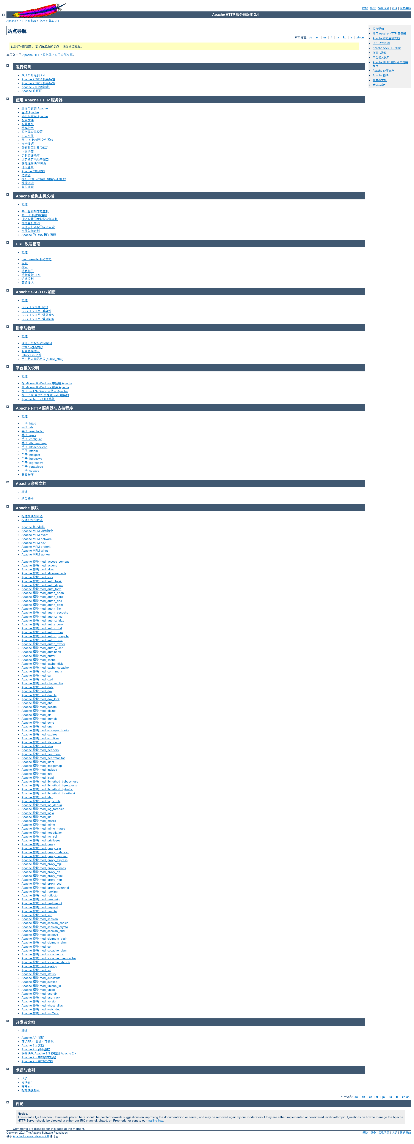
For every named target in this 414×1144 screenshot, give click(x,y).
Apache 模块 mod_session (40, 919)
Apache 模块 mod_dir (36, 714)
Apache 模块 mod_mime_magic (43, 828)
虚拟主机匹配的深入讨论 (38, 227)
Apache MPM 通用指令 (37, 531)
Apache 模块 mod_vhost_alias (42, 1005)
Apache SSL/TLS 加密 (387, 48)
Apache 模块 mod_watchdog (41, 1009)
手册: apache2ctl (33, 431)
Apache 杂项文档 (383, 70)
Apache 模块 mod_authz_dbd (42, 628)
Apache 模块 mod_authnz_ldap (43, 620)
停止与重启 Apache (35, 116)
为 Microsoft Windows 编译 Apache (45, 387)
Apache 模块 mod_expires (39, 734)
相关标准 (28, 498)
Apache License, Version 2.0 (31, 1136)
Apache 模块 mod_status (39, 974)
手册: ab (27, 427)
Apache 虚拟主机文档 (386, 38)
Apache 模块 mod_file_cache (41, 742)
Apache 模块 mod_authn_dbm (42, 604)
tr (351, 37)
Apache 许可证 (32, 91)
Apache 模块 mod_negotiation (42, 832)
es (325, 37)
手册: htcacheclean (34, 447)
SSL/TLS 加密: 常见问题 (38, 319)
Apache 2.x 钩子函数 (36, 1049)
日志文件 (28, 136)
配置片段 (28, 124)
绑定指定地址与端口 (35, 159)
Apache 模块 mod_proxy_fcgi (41, 864)
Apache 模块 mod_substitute (41, 978)
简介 (25, 263)
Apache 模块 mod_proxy (38, 844)
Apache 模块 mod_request (40, 907)
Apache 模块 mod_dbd (37, 703)
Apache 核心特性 (33, 527)
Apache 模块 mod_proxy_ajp (41, 848)
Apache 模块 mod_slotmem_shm (44, 942)
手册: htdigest (31, 454)
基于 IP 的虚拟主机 (34, 215)
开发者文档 (380, 80)
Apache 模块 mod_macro (39, 820)
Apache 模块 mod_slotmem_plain (44, 938)
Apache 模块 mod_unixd (38, 989)
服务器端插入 (31, 351)
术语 (394, 8)
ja (338, 37)
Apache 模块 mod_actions (39, 565)
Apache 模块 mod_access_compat (45, 561)
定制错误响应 (31, 155)
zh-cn (360, 37)
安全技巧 (28, 143)
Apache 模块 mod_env (37, 726)
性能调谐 (28, 183)
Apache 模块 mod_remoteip (41, 899)
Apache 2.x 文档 (33, 1045)
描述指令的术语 (32, 520)
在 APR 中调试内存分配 (37, 1041)
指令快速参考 (31, 1090)
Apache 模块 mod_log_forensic (43, 809)
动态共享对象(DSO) (35, 147)
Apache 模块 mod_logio (38, 813)
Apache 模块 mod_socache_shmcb (46, 962)
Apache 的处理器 (33, 171)
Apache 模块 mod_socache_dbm (44, 950)
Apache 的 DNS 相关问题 (39, 235)
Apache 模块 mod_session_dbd (43, 931)
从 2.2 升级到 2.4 (33, 75)
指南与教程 (380, 52)
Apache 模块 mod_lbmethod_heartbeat (48, 793)
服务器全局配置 (32, 132)
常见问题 (383, 8)
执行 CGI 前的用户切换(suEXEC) (44, 179)
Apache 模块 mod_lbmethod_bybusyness (50, 781)
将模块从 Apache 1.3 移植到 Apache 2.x (49, 1053)
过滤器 (26, 175)
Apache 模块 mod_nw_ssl (39, 836)
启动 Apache (30, 112)
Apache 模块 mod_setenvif (40, 934)
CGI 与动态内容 (32, 347)
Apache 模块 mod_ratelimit (40, 891)
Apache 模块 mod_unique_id (41, 986)
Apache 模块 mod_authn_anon (43, 593)
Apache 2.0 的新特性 (36, 87)
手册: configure (32, 439)
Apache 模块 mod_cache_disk (42, 663)
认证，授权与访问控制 (37, 343)
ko (344, 37)
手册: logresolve (32, 462)
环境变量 (28, 167)
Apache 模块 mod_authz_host (42, 640)
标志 (25, 267)
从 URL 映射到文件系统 (37, 140)
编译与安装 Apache (35, 108)
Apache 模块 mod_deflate (39, 706)
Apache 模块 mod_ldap (37, 797)
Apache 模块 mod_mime (38, 824)
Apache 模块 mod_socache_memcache (49, 958)
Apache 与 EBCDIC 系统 (38, 399)
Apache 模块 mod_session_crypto (45, 927)
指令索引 (28, 1086)
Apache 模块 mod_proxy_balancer (45, 852)
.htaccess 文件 (31, 355)
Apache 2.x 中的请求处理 (39, 1057)
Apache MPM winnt (35, 550)
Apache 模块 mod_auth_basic (42, 581)
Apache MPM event (35, 534)
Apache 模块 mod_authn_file (41, 608)
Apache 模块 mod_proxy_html (42, 875)
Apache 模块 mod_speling (39, 966)
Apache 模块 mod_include (39, 769)
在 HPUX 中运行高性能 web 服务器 (45, 395)
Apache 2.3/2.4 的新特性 (38, 79)
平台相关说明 (381, 57)
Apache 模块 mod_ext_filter (40, 738)
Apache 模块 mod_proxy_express (44, 860)
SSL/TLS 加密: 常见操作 (38, 315)
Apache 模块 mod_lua (37, 817)
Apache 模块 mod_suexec (39, 981)
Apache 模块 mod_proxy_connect (44, 856)
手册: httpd (29, 423)
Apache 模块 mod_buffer (38, 656)
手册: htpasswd (32, 458)
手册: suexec (30, 470)
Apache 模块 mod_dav (37, 691)
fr (331, 37)
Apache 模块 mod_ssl (36, 970)
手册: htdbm (30, 451)
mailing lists (155, 1120)
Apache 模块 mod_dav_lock (41, 699)
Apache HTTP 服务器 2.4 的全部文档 (47, 55)
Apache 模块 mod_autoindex (41, 651)
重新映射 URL (31, 275)
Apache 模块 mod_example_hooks (45, 730)
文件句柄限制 (31, 231)
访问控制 (28, 279)
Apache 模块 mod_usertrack (41, 997)
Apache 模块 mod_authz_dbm (42, 632)
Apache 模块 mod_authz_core (42, 624)
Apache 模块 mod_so (36, 946)
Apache (11, 20)
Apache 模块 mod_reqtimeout (42, 903)
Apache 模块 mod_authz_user (42, 648)
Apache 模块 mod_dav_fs (39, 695)
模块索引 (28, 1082)
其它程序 (28, 474)
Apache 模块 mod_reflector (40, 895)
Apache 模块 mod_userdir (39, 993)
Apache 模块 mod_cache (39, 659)
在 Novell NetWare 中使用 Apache (45, 391)
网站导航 (405, 8)
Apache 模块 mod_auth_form (41, 589)
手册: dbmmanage (34, 443)
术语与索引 (380, 85)
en (317, 37)
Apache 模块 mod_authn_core (42, 596)
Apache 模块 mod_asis (37, 577)
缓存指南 (28, 128)
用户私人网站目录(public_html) (42, 359)
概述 (25, 204)
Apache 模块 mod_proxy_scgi (42, 883)
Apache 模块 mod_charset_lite (42, 683)
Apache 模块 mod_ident (38, 762)
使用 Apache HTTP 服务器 (389, 33)
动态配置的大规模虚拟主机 (40, 219)
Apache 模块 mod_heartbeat (41, 754)
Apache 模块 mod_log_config (41, 801)
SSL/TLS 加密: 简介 (35, 307)
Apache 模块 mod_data (37, 687)
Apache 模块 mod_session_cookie (45, 923)
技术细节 (28, 271)
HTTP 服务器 (27, 20)
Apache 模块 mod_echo (38, 722)
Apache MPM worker (36, 554)
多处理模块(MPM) (34, 163)
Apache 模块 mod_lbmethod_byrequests (49, 785)
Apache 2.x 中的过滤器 (37, 1061)
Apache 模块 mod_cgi (36, 675)
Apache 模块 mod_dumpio (40, 718)
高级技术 (28, 282)
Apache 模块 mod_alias (38, 569)
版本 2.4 (54, 20)
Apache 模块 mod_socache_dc (43, 954)
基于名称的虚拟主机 (35, 211)
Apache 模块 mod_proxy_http (42, 879)
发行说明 (378, 28)
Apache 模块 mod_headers (40, 750)
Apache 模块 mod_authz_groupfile (45, 636)
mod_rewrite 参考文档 (37, 259)
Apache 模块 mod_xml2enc (40, 1013)
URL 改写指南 (381, 43)
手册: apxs (29, 435)
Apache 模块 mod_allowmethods (44, 573)
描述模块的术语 (32, 516)
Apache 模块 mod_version (39, 1001)
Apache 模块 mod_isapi (38, 777)
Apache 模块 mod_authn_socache (45, 612)
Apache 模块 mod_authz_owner (43, 644)
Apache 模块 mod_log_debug (42, 805)
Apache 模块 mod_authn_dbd (42, 601)
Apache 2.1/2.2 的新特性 (38, 83)
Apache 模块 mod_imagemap (42, 765)
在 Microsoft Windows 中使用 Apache (47, 383)
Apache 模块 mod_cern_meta (42, 671)
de (310, 37)
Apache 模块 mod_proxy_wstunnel (45, 887)
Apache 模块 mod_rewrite (39, 911)
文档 (42, 20)
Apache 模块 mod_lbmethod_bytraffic (47, 789)
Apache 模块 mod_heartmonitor (43, 758)
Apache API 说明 (33, 1037)
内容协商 (28, 151)
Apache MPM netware (37, 539)
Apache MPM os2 (34, 542)
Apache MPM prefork (36, 546)
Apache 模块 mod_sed (37, 915)
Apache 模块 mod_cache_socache (45, 667)
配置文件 (28, 120)
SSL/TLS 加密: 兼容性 (36, 311)
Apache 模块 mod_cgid (37, 679)
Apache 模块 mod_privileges (41, 840)
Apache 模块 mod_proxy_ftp (41, 872)
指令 (373, 8)
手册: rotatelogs (32, 466)
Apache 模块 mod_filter (37, 746)
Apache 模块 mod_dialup (39, 710)
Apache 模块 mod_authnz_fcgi (42, 616)
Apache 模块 (381, 75)
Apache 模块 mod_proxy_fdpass (44, 868)
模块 (365, 8)
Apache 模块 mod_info (37, 773)
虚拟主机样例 (31, 223)
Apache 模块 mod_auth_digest (42, 585)
